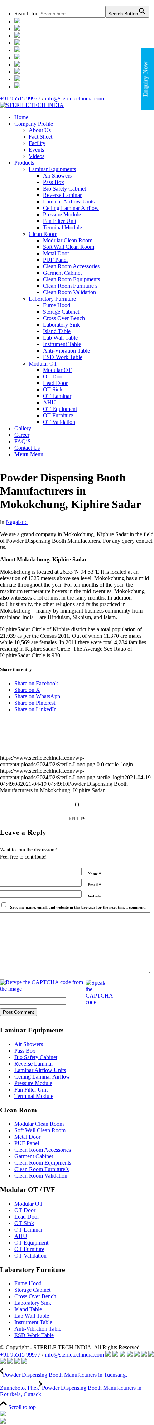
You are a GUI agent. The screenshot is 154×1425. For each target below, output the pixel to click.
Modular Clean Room (39, 1124)
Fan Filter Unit (31, 1089)
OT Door (24, 1210)
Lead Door (26, 1217)
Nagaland (17, 522)
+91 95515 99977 (20, 98)
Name (94, 873)
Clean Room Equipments (42, 1163)
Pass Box (24, 1051)
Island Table (28, 1309)
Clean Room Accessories (42, 1150)
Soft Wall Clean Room (40, 1130)
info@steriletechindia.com (74, 98)
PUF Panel (26, 1143)
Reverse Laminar (33, 1064)
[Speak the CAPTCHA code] (99, 992)
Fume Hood (28, 1283)
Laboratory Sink (32, 1303)
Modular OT (28, 1204)
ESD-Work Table (34, 1335)
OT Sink (24, 1223)
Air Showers (28, 1044)
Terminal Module (33, 1096)
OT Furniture (29, 1249)
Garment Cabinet (33, 1156)
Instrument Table (33, 1322)
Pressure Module (33, 1083)
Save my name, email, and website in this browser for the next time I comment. (78, 907)
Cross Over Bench (35, 1296)
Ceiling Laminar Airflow (42, 1077)
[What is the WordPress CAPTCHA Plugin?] (42, 985)
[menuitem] (84, 12)
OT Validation (30, 1256)
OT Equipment (31, 1243)
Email (94, 885)
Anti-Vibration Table (37, 1329)
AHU (20, 1236)
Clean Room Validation (40, 1176)
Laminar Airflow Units (40, 1070)
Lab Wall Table (31, 1316)
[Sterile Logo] (32, 105)
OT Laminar (28, 1230)
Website (94, 896)
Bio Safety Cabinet (35, 1057)
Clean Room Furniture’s (41, 1169)
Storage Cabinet (32, 1290)
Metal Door (27, 1137)
